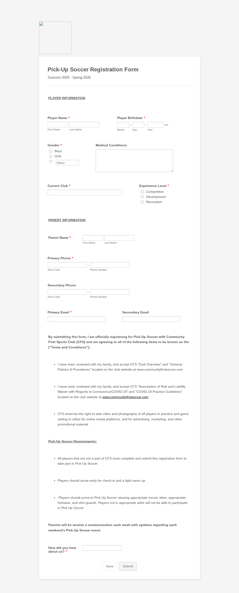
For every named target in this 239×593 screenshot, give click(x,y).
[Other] (55, 161)
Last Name (75, 129)
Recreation (154, 202)
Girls (58, 156)
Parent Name (59, 237)
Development (156, 197)
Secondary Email (135, 312)
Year (150, 129)
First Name (54, 129)
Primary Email (59, 312)
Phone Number (98, 269)
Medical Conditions (111, 145)
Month (120, 129)
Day (134, 129)
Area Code (54, 269)
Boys (58, 151)
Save (109, 566)
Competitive (155, 191)
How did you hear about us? (62, 549)
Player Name (59, 118)
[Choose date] (166, 125)
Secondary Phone (62, 285)
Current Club (59, 186)
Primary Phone (60, 258)
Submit (128, 566)
